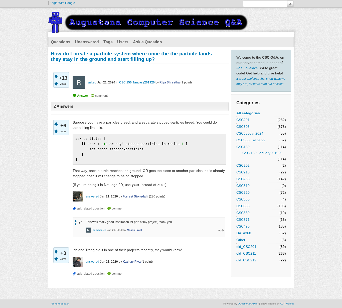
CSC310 (243, 186)
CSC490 (243, 226)
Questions (60, 42)
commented (99, 230)
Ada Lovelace (247, 68)
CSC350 (243, 213)
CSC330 (243, 199)
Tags (108, 42)
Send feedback (60, 303)
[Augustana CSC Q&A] (148, 30)
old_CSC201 (246, 247)
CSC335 (243, 206)
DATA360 (243, 233)
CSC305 (243, 127)
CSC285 (243, 179)
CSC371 (243, 220)
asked (92, 82)
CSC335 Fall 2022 (250, 140)
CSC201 (243, 120)
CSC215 (243, 172)
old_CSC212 (246, 260)
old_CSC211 (246, 253)
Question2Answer (248, 303)
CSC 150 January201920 (262, 153)
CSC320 (243, 192)
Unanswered (87, 42)
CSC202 (243, 165)
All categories (248, 113)
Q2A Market (287, 303)
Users (122, 42)
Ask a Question (147, 42)
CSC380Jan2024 (249, 133)
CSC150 (243, 147)
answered (92, 196)
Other (240, 240)
